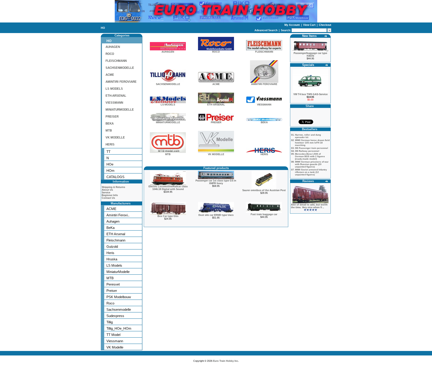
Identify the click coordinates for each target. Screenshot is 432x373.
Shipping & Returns (113, 187)
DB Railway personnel (307, 151)
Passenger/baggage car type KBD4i (310, 54)
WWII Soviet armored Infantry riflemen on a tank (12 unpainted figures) (311, 172)
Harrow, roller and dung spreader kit (308, 136)
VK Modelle (114, 347)
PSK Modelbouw (118, 297)
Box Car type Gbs (168, 216)
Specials (308, 65)
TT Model (113, 335)
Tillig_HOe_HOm (118, 328)
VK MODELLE (115, 137)
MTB (109, 130)
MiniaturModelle (118, 272)
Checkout (325, 25)
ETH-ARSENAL (116, 95)
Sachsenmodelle (118, 309)
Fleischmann (115, 240)
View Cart (309, 25)
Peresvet (113, 284)
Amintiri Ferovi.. (117, 215)
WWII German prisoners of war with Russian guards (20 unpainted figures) (311, 164)
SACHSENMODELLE (120, 67)
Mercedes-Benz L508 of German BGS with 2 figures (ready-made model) (310, 156)
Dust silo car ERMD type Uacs (216, 215)
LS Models (114, 265)
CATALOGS (115, 177)
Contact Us (108, 198)
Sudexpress (115, 316)
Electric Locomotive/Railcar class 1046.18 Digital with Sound (168, 187)
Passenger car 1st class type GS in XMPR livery (216, 182)
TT (108, 152)
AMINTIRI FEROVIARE (121, 81)
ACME (110, 74)
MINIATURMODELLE (120, 109)
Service (106, 192)
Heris (110, 253)
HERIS (110, 144)
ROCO (110, 54)
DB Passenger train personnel (311, 148)
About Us (107, 189)
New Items (309, 36)
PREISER (112, 116)
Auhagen (112, 221)
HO (103, 27)
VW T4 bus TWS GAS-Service (310, 94)
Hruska (111, 259)
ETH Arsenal (115, 234)
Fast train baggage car (264, 214)
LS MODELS (114, 88)
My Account (292, 25)
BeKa (110, 228)
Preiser (111, 291)
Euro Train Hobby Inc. (226, 361)
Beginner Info (110, 195)
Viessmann (114, 341)
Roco (110, 303)
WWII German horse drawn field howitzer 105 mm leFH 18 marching (312, 142)
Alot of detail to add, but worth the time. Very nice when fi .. (309, 206)
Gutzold (112, 246)
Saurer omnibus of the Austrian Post (264, 190)
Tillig (109, 322)
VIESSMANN (114, 102)
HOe (109, 164)
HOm (110, 170)
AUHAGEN (113, 47)
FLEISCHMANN (116, 61)
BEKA (110, 123)
